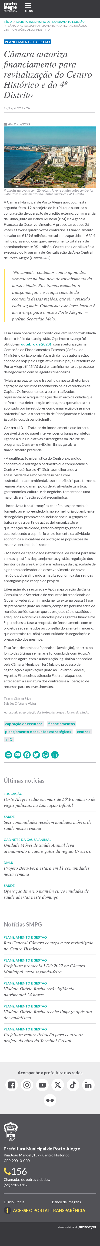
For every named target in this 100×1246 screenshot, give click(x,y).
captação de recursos (24, 723)
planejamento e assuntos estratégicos (38, 731)
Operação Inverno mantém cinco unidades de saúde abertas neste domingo (46, 894)
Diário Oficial (14, 1202)
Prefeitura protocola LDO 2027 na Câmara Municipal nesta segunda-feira (44, 968)
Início (8, 21)
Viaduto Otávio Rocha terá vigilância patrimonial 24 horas (39, 991)
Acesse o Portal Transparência (49, 1210)
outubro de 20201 (36, 344)
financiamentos (61, 723)
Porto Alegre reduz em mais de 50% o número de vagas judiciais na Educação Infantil (49, 802)
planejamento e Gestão (27, 42)
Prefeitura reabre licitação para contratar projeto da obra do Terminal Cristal (43, 1037)
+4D (8, 739)
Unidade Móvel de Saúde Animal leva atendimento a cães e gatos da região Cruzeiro (47, 848)
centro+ (84, 731)
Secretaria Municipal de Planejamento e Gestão (51, 21)
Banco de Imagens (66, 1202)
